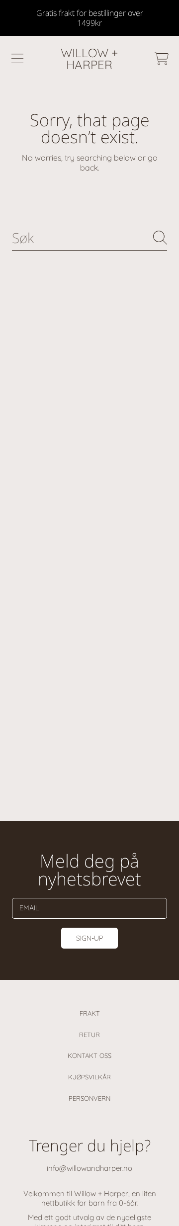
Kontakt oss (89, 1055)
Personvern (89, 1098)
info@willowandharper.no (89, 1168)
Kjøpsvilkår (89, 1077)
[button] (17, 59)
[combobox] (89, 238)
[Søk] (160, 238)
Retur (89, 1035)
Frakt (90, 1013)
